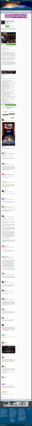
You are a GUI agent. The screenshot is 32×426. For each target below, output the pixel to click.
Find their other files (10, 23)
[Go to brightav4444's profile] (3, 318)
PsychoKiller (5, 181)
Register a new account (5, 114)
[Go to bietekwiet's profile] (3, 120)
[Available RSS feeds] (31, 399)
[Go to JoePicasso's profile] (3, 282)
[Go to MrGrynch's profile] (3, 164)
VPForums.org (12, 420)
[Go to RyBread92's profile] (3, 199)
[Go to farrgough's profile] (3, 273)
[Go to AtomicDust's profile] (3, 246)
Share (25, 19)
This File (28, 0)
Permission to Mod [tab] (9, 44)
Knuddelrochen (6, 391)
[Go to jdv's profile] (3, 216)
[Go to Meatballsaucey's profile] (3, 257)
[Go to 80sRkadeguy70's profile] (3, 343)
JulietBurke (5, 298)
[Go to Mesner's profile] (3, 335)
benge (5, 173)
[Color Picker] (12, 0)
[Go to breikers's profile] (3, 309)
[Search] (31, 0)
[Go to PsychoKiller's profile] (3, 182)
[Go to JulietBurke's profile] (3, 299)
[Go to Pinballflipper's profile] (3, 206)
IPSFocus (4, 424)
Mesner (5, 334)
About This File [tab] (3, 44)
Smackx (5, 152)
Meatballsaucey (6, 256)
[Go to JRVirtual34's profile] (3, 357)
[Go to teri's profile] (3, 377)
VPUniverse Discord (29, 409)
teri (4, 376)
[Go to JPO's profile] (3, 366)
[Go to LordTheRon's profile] (3, 325)
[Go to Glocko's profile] (3, 384)
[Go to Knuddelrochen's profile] (3, 392)
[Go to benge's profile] (3, 174)
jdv (4, 215)
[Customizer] (9, 0)
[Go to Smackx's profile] (3, 153)
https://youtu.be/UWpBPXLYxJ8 (11, 269)
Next (4, 397)
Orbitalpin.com (12, 419)
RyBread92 (5, 198)
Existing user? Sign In (3, 0)
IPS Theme (1, 424)
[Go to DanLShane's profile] (3, 191)
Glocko (5, 383)
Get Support (7, 26)
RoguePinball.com (13, 421)
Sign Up (7, 0)
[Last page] (6, 397)
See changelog (11, 74)
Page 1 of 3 (8, 397)
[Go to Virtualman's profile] (3, 290)
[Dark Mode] (10, 0)
